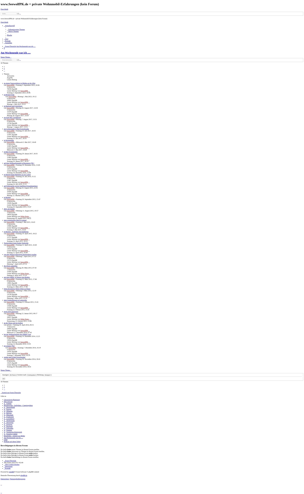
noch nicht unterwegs (11, 311)
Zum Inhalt (4, 9)
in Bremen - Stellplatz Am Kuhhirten (16, 232)
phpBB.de (23, 475)
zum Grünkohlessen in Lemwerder (15, 300)
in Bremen (7, 197)
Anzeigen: (6, 375)
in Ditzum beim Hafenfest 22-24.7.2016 (17, 174)
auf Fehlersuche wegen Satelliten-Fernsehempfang (21, 186)
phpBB (11, 472)
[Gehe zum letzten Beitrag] (29, 91)
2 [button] (4, 68)
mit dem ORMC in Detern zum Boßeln (17, 277)
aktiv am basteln (9, 209)
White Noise (24, 216)
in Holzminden (9, 140)
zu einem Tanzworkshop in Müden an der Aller (19, 83)
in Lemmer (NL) (9, 346)
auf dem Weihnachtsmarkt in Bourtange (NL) (19, 163)
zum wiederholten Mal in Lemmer (15, 220)
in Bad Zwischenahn (11, 152)
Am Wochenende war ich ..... (16, 52)
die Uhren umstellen (10, 266)
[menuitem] (16, 29)
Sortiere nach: (22, 375)
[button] (4, 70)
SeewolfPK (10, 85)
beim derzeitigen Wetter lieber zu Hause (17, 289)
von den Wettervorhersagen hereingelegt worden (20, 254)
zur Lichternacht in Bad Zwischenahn (16, 129)
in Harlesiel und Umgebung (13, 106)
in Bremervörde (9, 95)
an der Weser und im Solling (13, 323)
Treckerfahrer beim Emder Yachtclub (16, 243)
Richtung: (40, 375)
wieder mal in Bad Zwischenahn (14, 357)
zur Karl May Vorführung (12, 117)
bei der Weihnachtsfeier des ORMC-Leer (17, 334)
